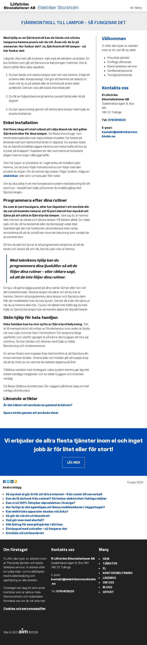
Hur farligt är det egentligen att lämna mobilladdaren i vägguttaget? (55, 507)
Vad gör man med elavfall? (25, 520)
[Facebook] (4, 481)
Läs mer (73, 462)
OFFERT (108, 591)
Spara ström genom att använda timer (30, 413)
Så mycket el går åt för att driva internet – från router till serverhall (54, 494)
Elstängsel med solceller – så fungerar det (36, 528)
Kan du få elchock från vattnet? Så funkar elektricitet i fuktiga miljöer (56, 498)
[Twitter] (8, 481)
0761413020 (117, 120)
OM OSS (108, 582)
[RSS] (15, 481)
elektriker (10, 176)
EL (104, 568)
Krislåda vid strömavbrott (25, 533)
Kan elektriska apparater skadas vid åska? (37, 511)
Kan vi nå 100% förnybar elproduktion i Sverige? (40, 503)
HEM (106, 558)
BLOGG (107, 587)
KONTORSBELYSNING (117, 572)
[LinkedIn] (12, 481)
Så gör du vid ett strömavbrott (28, 516)
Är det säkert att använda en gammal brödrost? (37, 405)
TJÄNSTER (110, 563)
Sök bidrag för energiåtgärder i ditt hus (34, 524)
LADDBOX (109, 577)
